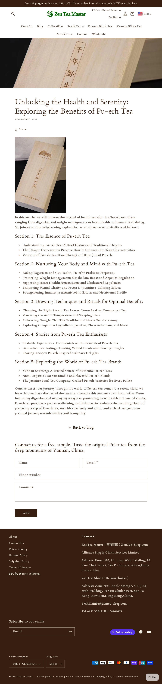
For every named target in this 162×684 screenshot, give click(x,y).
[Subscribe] (70, 631)
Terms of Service (20, 567)
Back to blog (83, 427)
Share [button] (22, 129)
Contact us (25, 445)
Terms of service (83, 676)
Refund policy (44, 676)
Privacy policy (63, 676)
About (13, 537)
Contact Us (16, 543)
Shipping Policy (19, 561)
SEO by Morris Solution (24, 574)
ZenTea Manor (25, 676)
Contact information (127, 676)
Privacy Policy (18, 549)
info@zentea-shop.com (110, 604)
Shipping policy (103, 676)
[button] (13, 14)
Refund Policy (18, 555)
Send (26, 513)
